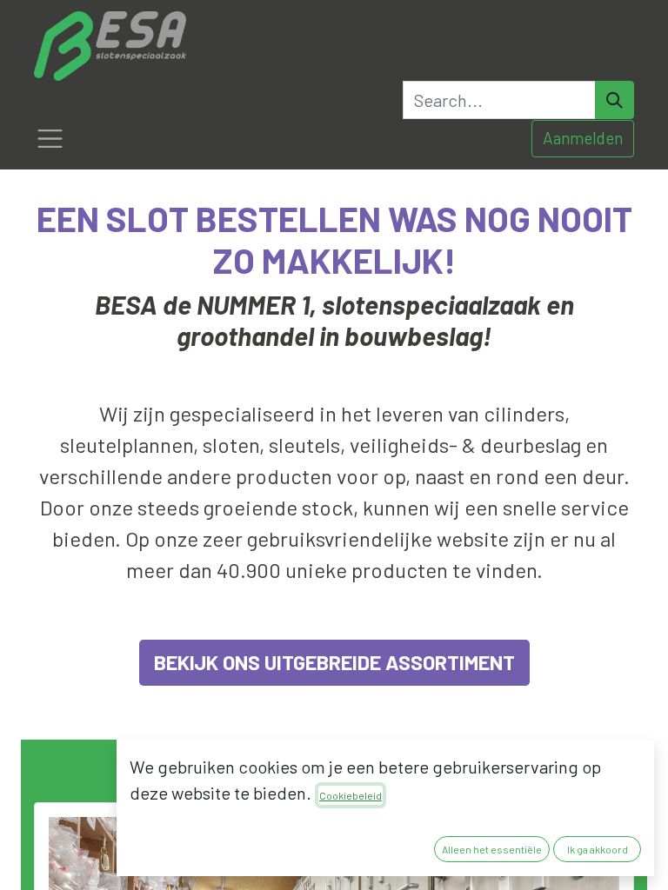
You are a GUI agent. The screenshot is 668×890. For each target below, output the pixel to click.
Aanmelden (583, 138)
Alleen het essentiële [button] (492, 849)
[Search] (614, 100)
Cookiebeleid (350, 795)
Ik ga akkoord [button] (597, 849)
